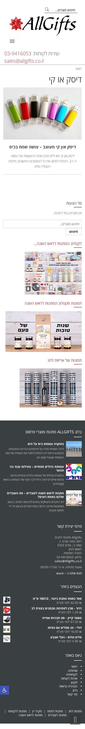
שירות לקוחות (69, 678)
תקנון (74, 682)
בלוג (74, 690)
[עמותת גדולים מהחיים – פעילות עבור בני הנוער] (74, 471)
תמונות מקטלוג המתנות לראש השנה (53, 303)
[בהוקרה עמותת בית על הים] (74, 449)
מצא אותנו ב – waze (69, 573)
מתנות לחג (75, 711)
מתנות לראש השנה (30, 715)
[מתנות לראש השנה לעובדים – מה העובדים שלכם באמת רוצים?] (74, 498)
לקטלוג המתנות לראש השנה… (58, 243)
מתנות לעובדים (57, 715)
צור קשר (72, 694)
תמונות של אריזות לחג (65, 360)
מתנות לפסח (55, 711)
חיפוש (73, 231)
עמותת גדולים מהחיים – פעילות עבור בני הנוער (37, 468)
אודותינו (72, 670)
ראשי (74, 666)
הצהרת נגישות (68, 686)
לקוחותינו (71, 674)
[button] (4, 690)
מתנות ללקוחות (17, 711)
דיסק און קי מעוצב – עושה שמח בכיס (42, 147)
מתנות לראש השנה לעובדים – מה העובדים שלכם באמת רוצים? (35, 495)
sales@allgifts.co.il (24, 60)
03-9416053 (17, 53)
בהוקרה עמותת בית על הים (46, 444)
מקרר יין (37, 711)
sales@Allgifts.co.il (68, 561)
